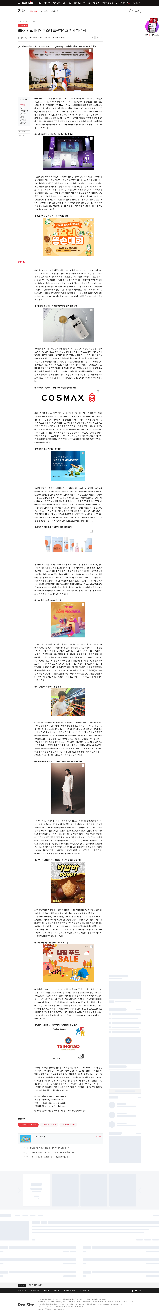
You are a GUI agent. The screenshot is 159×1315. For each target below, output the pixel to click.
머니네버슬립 (106, 3)
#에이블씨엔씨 (24, 105)
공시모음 (54, 11)
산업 (40, 3)
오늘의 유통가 (23, 26)
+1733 (98, 1136)
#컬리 (22, 117)
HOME (20, 21)
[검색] (134, 3)
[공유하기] (139, 3)
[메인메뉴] (19, 3)
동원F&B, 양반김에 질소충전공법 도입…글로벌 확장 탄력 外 (52, 1152)
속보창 (136, 11)
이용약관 (46, 1290)
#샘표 (22, 108)
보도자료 (33, 11)
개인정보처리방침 (69, 1290)
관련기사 (21, 262)
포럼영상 (95, 3)
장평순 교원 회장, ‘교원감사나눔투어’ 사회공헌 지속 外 (49, 1148)
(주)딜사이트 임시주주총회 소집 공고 (41, 1285)
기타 (21, 10)
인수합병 (56, 3)
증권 (70, 3)
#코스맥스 (23, 114)
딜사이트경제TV (122, 3)
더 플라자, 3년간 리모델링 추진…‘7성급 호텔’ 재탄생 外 (50, 1157)
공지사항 (21, 1285)
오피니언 (86, 3)
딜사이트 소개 (22, 1290)
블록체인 (77, 3)
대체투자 (47, 3)
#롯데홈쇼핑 (24, 111)
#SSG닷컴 (23, 123)
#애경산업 (23, 120)
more (25, 262)
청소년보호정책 (84, 1290)
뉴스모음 (44, 11)
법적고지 (56, 1290)
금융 (64, 3)
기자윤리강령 (35, 1290)
